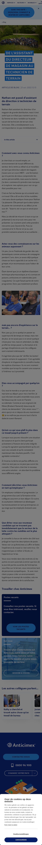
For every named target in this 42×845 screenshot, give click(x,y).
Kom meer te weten (10, 825)
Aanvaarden (21, 840)
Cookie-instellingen (21, 834)
